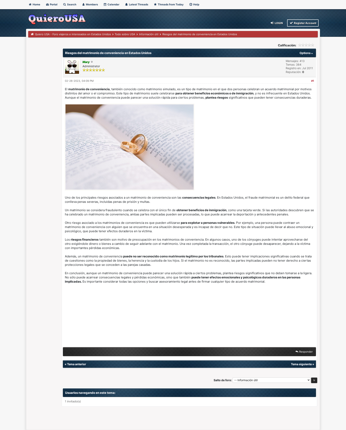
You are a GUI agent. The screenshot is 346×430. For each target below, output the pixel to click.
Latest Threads (138, 4)
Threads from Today (170, 4)
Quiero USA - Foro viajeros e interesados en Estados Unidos (73, 34)
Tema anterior (76, 364)
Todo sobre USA (125, 34)
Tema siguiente (301, 364)
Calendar (113, 4)
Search (71, 4)
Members (91, 4)
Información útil (148, 34)
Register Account (304, 23)
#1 (312, 80)
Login (278, 23)
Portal (53, 4)
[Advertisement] (189, 316)
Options (305, 53)
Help (196, 4)
